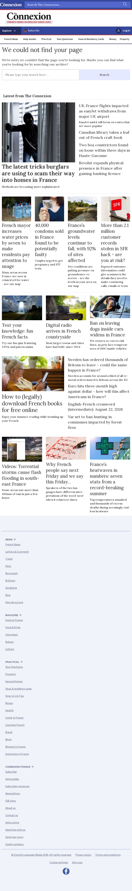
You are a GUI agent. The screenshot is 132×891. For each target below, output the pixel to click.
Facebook (66, 872)
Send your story (14, 837)
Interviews (11, 635)
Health (9, 710)
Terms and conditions (108, 855)
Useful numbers (14, 844)
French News (11, 39)
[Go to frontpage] (29, 18)
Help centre (12, 823)
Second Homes (14, 681)
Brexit (9, 732)
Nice (7, 595)
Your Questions (65, 39)
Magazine (11, 615)
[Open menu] (10, 31)
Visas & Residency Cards (91, 39)
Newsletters (12, 793)
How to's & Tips (14, 696)
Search (104, 75)
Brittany (10, 581)
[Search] (125, 5)
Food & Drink (12, 627)
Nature (9, 642)
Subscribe (33, 30)
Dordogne (11, 588)
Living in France (14, 718)
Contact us (11, 815)
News (8, 539)
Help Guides (29, 39)
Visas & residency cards (18, 689)
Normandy (11, 573)
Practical (46, 39)
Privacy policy (83, 855)
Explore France (14, 620)
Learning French (14, 725)
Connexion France (17, 766)
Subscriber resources (17, 786)
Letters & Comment (17, 552)
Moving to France (15, 747)
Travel (9, 559)
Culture (9, 649)
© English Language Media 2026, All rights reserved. (41, 855)
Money (112, 39)
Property (124, 39)
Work (8, 739)
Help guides (12, 779)
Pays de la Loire (14, 602)
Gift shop (10, 801)
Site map (77, 862)
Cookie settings (59, 862)
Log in (126, 30)
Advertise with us (15, 830)
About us (10, 808)
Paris (8, 566)
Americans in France (17, 754)
